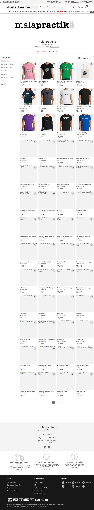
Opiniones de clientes (41, 488)
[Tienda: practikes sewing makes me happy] (28, 174)
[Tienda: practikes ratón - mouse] (47, 96)
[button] (82, 7)
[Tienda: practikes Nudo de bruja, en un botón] (28, 226)
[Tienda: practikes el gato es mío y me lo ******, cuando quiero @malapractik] (66, 96)
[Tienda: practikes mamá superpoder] (28, 329)
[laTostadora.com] (15, 7)
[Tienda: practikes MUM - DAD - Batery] (66, 174)
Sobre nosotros (39, 482)
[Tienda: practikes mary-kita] (28, 148)
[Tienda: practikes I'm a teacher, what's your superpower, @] (28, 71)
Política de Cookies (47, 504)
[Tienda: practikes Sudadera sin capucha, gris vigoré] (47, 329)
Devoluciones (11, 488)
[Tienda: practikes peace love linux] (66, 251)
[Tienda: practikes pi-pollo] (66, 200)
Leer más (19, 469)
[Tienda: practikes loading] (28, 122)
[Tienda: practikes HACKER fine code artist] (85, 96)
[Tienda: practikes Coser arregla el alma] (47, 355)
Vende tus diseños (40, 494)
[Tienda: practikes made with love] (85, 381)
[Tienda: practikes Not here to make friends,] (85, 174)
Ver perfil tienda (54, 47)
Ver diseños (52, 51)
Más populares (83, 58)
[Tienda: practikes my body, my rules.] (47, 174)
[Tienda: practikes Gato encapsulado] (85, 200)
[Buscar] (74, 7)
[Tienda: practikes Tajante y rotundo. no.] (28, 96)
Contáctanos (11, 482)
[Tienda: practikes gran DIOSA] (66, 329)
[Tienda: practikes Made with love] (66, 381)
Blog (35, 485)
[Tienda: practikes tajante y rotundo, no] (47, 251)
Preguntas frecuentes (14, 491)
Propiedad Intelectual (41, 491)
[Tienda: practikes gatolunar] (85, 71)
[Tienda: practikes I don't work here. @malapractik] (66, 148)
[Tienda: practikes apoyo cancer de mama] (85, 226)
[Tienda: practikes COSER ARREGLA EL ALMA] (28, 381)
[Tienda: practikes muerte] (47, 148)
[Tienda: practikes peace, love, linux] (66, 122)
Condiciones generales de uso (33, 504)
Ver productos (42, 51)
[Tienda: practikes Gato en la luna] (47, 71)
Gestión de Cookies (58, 504)
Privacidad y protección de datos (16, 504)
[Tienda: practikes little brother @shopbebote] (47, 200)
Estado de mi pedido (14, 485)
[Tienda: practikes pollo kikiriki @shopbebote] (28, 200)
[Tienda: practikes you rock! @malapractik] (85, 122)
